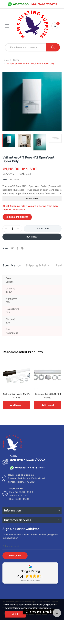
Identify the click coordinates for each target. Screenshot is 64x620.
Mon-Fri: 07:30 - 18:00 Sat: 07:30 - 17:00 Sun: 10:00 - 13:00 (21, 495)
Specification (11, 265)
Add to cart (16, 405)
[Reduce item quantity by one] (6, 228)
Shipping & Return (38, 265)
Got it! (15, 614)
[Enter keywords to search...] (53, 47)
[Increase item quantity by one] (18, 228)
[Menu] (9, 26)
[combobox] (25, 47)
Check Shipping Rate (17, 217)
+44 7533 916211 (35, 4)
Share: (5, 248)
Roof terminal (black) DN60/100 (17, 394)
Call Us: (14, 456)
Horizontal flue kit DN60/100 (47, 394)
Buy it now (32, 237)
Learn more (45, 608)
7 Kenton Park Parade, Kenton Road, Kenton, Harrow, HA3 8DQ (26, 480)
